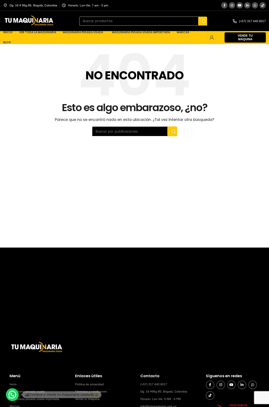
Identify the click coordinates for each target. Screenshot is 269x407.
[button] (12, 394)
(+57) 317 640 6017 (153, 384)
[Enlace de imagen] (36, 347)
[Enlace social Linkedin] (247, 5)
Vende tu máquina (87, 399)
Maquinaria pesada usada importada (34, 399)
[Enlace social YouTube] (239, 5)
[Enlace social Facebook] (224, 5)
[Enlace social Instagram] (232, 5)
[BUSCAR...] (202, 21)
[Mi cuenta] (211, 37)
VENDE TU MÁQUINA (245, 37)
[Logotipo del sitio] (28, 21)
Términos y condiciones (91, 391)
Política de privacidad (89, 384)
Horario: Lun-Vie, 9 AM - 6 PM (160, 399)
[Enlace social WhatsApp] (255, 5)
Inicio (13, 384)
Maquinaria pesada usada (27, 391)
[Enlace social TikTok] (262, 5)
